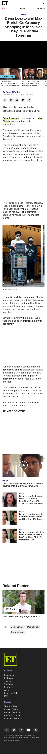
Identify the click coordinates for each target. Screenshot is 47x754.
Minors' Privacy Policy (15, 718)
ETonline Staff (11, 693)
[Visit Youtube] (28, 729)
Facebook (9, 675)
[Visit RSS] (35, 730)
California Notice (12, 715)
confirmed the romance (19, 297)
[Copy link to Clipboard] (29, 100)
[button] (23, 465)
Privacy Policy (11, 709)
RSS (6, 696)
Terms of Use (10, 706)
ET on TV (8, 687)
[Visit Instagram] (21, 730)
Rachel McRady (14, 92)
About (7, 690)
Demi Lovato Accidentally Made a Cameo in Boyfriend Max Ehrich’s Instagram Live (23, 484)
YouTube (8, 684)
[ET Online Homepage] (5, 3)
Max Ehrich (33, 627)
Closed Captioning (13, 712)
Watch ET (41, 8)
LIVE (6, 8)
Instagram (9, 678)
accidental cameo (12, 369)
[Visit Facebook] (6, 730)
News (23, 14)
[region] (23, 54)
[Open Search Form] (43, 3)
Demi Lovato (10, 118)
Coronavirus (17, 632)
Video (22, 8)
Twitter (7, 681)
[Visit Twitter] (13, 730)
